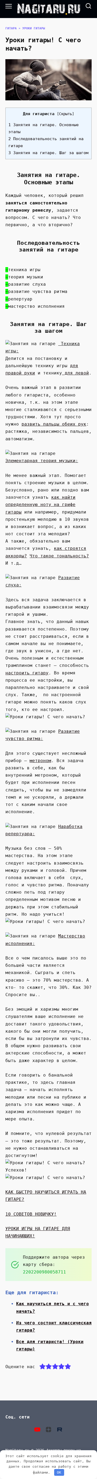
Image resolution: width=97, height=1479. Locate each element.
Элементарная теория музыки (40, 460)
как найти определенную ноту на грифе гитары (40, 504)
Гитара (11, 28)
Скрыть (65, 114)
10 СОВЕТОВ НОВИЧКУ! (31, 1214)
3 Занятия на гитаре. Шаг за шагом (48, 152)
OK (59, 1472)
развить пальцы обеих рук (54, 424)
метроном (40, 760)
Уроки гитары (33, 28)
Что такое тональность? (59, 555)
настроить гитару (26, 672)
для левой (75, 373)
